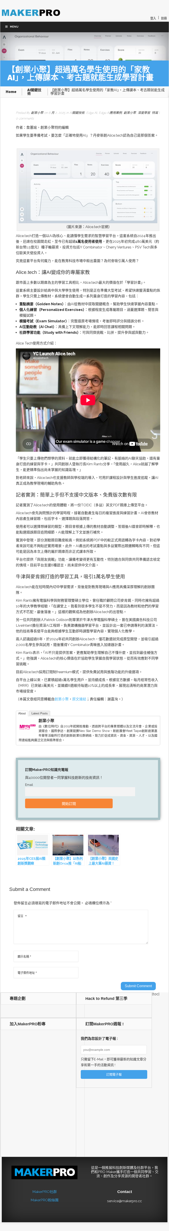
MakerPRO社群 (44, 1192)
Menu (14, 26)
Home (11, 92)
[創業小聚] (27, 735)
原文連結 (79, 699)
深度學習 (144, 112)
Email (29, 785)
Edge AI (91, 112)
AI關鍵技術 (34, 91)
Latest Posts (39, 713)
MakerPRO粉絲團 (45, 1200)
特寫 (155, 112)
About (22, 713)
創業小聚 (37, 112)
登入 (153, 18)
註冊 (164, 18)
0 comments (25, 118)
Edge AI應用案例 (110, 112)
